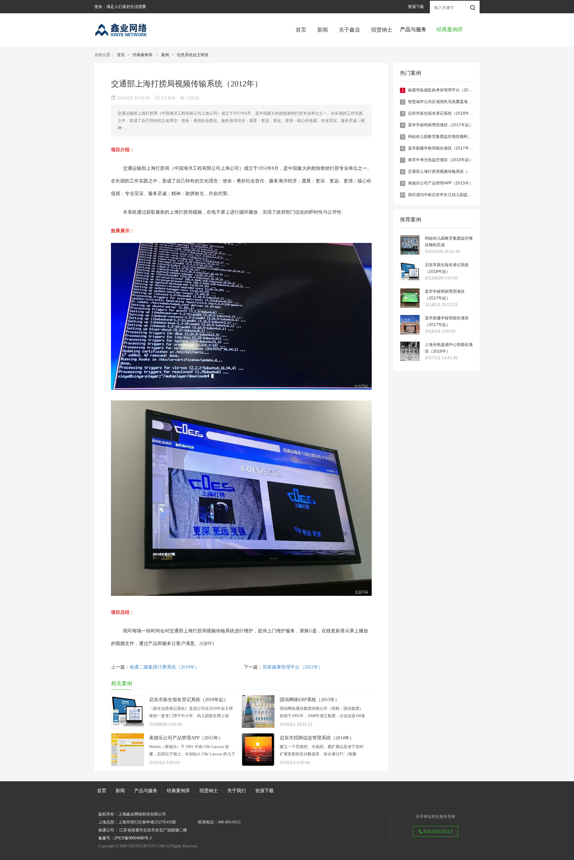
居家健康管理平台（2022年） (292, 667)
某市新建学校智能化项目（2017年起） (442, 148)
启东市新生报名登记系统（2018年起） (442, 113)
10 (402, 195)
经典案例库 (142, 55)
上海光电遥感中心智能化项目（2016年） (449, 348)
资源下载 (416, 6)
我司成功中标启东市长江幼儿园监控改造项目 (448, 194)
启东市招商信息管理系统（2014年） (317, 737)
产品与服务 (145, 790)
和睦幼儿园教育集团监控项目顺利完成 (442, 136)
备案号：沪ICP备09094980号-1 (125, 838)
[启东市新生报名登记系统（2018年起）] (127, 726)
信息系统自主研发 (193, 55)
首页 (301, 30)
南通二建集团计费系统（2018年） (164, 667)
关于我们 (236, 790)
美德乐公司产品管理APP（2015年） (440, 183)
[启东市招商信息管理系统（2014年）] (258, 764)
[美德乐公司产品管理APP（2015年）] (127, 764)
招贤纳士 (381, 30)
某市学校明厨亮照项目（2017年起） (440, 125)
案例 (165, 55)
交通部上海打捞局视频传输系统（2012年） (446, 171)
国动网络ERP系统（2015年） (309, 699)
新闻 (322, 30)
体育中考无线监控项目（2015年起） (440, 160)
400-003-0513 (438, 831)
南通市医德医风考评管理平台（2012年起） (446, 90)
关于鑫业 (349, 30)
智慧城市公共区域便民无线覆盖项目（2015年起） (452, 101)
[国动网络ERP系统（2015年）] (258, 726)
